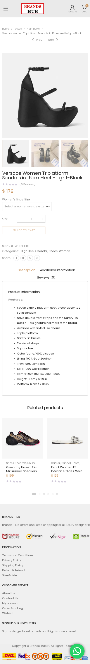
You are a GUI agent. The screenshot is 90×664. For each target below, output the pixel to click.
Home (5, 28)
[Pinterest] (30, 258)
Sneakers (20, 463)
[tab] (26, 270)
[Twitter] (23, 258)
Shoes (18, 28)
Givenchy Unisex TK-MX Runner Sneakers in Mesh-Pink (21, 471)
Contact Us (10, 598)
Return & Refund (13, 570)
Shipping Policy (12, 565)
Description (26, 270)
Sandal (42, 251)
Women (64, 251)
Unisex (31, 463)
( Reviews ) (27, 184)
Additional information (57, 270)
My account (10, 603)
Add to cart (26, 230)
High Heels (33, 28)
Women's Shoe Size (16, 199)
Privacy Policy (11, 560)
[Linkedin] (37, 258)
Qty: (4, 219)
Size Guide (9, 575)
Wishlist (7, 613)
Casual (55, 463)
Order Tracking (12, 608)
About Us (8, 593)
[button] (34, 494)
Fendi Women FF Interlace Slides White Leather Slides (67, 471)
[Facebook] (16, 258)
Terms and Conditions (17, 555)
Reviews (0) (46, 277)
